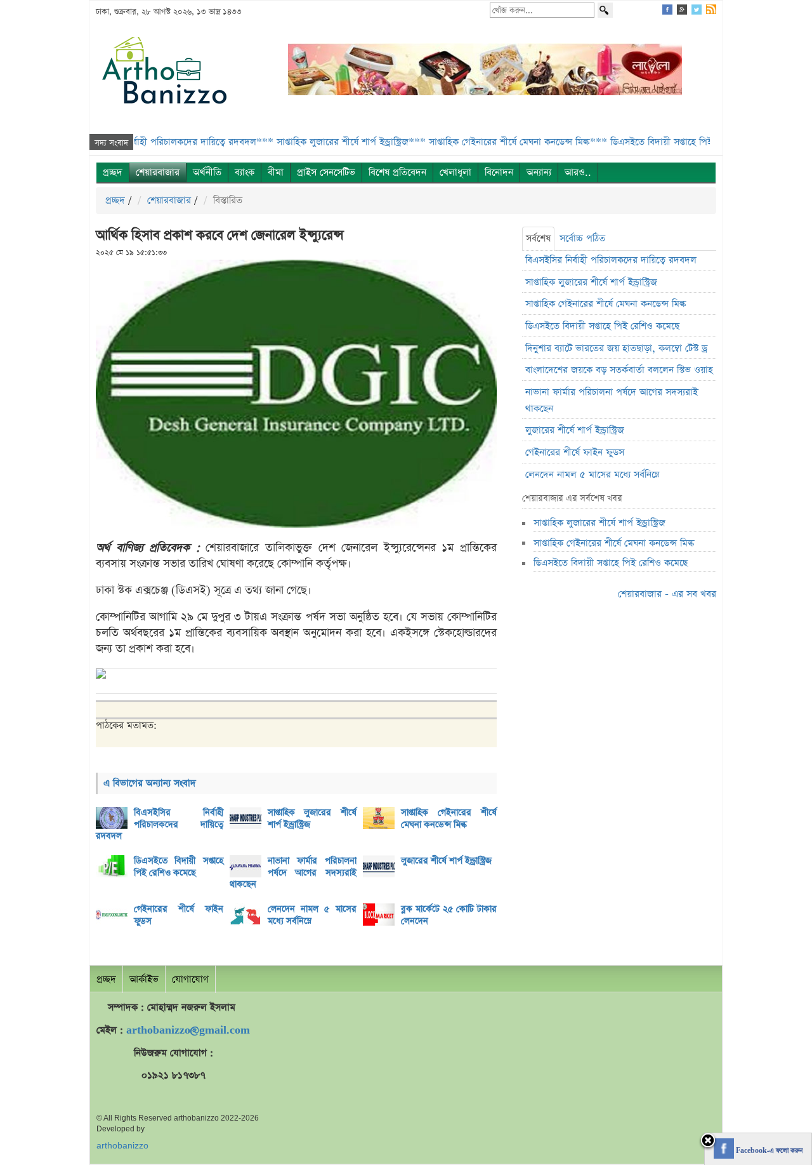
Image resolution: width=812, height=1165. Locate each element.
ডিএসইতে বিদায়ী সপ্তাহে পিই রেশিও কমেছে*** (666, 142)
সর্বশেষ (538, 238)
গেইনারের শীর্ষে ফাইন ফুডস (178, 915)
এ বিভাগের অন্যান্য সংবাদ (149, 783)
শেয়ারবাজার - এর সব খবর (667, 594)
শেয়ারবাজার (158, 172)
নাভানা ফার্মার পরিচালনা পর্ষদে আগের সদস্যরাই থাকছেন (293, 873)
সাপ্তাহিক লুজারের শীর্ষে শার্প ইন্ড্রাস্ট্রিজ (312, 818)
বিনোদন (499, 172)
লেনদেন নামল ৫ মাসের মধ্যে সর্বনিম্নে (312, 915)
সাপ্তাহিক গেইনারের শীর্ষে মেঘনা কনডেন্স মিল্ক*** (488, 142)
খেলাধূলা (455, 172)
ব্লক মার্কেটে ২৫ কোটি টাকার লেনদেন (449, 915)
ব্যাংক (244, 172)
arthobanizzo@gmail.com (188, 1030)
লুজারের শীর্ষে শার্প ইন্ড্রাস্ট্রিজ (446, 861)
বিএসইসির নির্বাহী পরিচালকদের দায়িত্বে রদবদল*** (149, 142)
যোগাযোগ (190, 979)
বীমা (276, 172)
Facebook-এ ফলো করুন (768, 1151)
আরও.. (578, 172)
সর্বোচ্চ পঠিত (582, 238)
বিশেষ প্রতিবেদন (397, 172)
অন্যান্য (539, 172)
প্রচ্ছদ (112, 172)
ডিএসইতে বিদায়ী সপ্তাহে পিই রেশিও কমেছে (178, 867)
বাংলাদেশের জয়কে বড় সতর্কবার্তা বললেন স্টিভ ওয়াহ (619, 369)
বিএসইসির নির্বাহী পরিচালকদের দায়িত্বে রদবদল (159, 824)
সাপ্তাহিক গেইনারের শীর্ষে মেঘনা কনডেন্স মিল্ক (449, 818)
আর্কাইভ (144, 979)
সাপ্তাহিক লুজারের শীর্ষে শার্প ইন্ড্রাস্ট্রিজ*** (321, 142)
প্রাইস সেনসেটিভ (326, 172)
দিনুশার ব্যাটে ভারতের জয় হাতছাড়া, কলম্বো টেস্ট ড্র (616, 348)
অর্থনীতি (207, 172)
